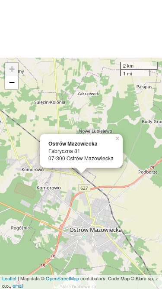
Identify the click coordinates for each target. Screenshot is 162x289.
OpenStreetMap (62, 278)
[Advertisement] (81, 29)
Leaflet (9, 278)
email (18, 285)
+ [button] (12, 69)
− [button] (12, 82)
